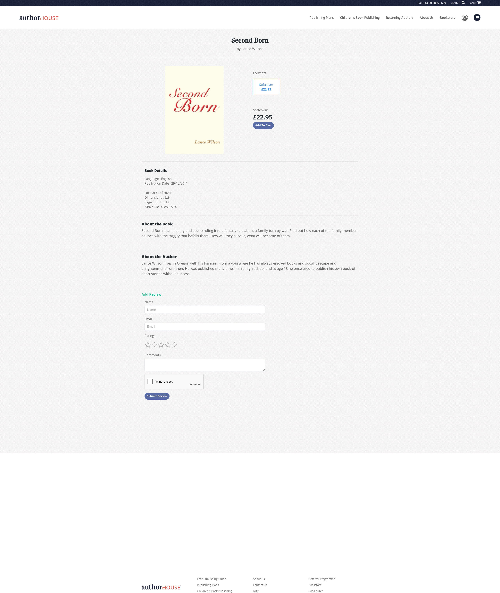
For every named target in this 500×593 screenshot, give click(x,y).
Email (149, 319)
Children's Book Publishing (360, 17)
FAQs (256, 591)
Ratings (150, 336)
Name (149, 302)
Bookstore (447, 17)
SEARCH (456, 2)
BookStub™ (316, 591)
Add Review (151, 294)
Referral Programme (322, 579)
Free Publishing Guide (211, 579)
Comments (153, 355)
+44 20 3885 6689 (434, 3)
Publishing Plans (322, 17)
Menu (478, 17)
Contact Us (260, 585)
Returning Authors (399, 17)
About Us (427, 17)
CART (473, 2)
